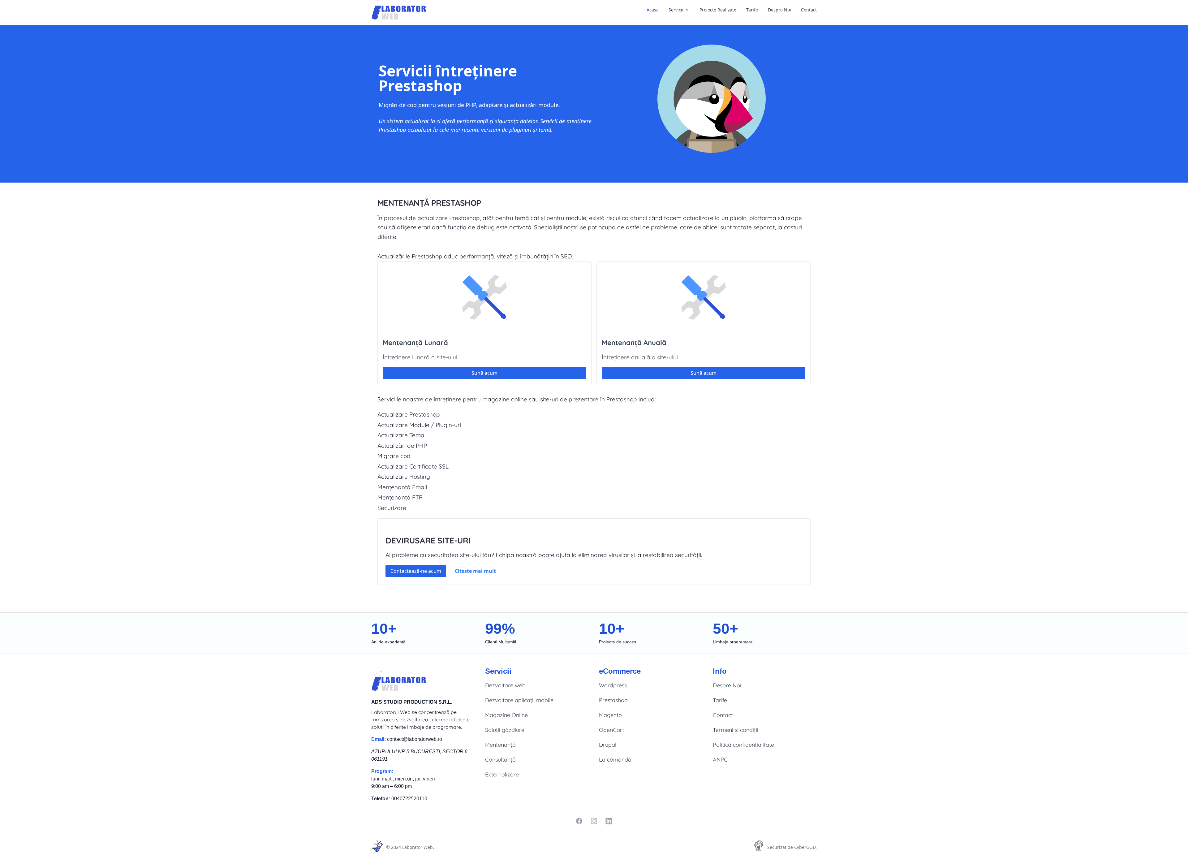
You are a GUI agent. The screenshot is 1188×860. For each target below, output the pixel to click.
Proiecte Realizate (717, 10)
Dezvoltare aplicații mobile (519, 700)
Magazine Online (506, 715)
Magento (610, 715)
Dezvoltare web (505, 685)
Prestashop (613, 700)
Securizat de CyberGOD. (792, 847)
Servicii (676, 10)
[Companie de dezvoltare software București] (400, 10)
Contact (809, 10)
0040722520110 (409, 798)
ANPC (720, 759)
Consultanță (500, 759)
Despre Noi (779, 10)
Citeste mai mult (475, 571)
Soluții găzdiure (504, 729)
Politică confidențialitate (743, 744)
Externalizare (502, 774)
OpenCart (611, 729)
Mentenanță (500, 744)
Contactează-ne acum (415, 571)
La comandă (615, 759)
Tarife (752, 10)
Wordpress (613, 685)
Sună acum (484, 372)
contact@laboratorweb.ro (414, 739)
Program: (382, 771)
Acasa (653, 10)
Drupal (607, 744)
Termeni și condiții (735, 729)
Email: (378, 739)
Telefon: (380, 798)
